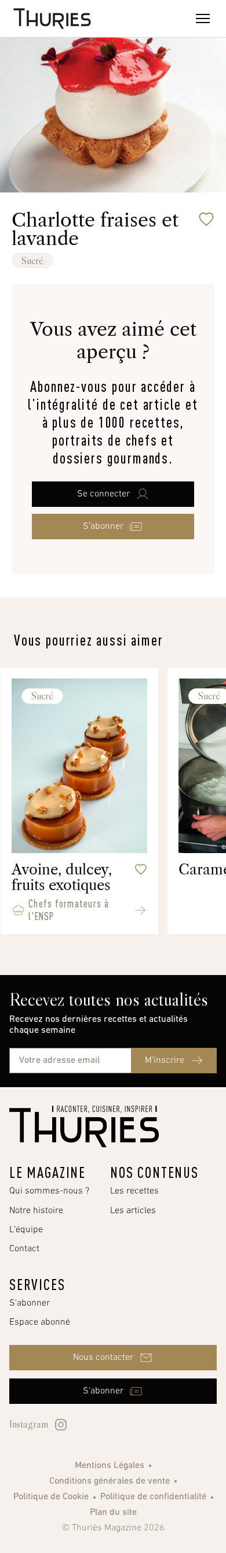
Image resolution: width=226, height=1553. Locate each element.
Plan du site (113, 1512)
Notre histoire (36, 1210)
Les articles (133, 1210)
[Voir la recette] (140, 910)
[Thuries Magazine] (84, 1126)
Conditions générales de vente (109, 1481)
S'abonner (29, 1303)
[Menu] (202, 18)
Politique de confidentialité (153, 1497)
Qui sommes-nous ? (49, 1191)
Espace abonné (39, 1322)
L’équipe (26, 1230)
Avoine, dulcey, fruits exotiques (62, 877)
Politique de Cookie (51, 1497)
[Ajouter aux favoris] (206, 219)
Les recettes (134, 1191)
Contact (24, 1249)
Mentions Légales (109, 1465)
